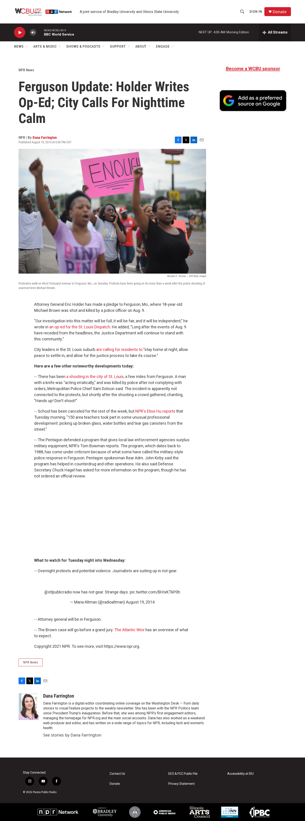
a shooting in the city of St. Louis (95, 376)
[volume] (33, 32)
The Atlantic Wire (129, 629)
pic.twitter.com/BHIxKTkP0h (155, 592)
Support (118, 46)
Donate (279, 11)
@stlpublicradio (58, 592)
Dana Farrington (45, 137)
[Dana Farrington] (29, 706)
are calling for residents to (119, 349)
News (19, 46)
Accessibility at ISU (240, 773)
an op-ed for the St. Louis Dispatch (79, 327)
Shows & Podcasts (83, 46)
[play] (19, 32)
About (140, 46)
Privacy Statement (181, 783)
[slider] (40, 32)
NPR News (26, 70)
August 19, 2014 (140, 602)
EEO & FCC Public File (183, 773)
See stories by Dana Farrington (72, 735)
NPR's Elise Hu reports (155, 411)
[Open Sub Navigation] (27, 46)
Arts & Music (45, 46)
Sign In (255, 11)
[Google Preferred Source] (253, 100)
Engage (163, 46)
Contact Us (117, 773)
